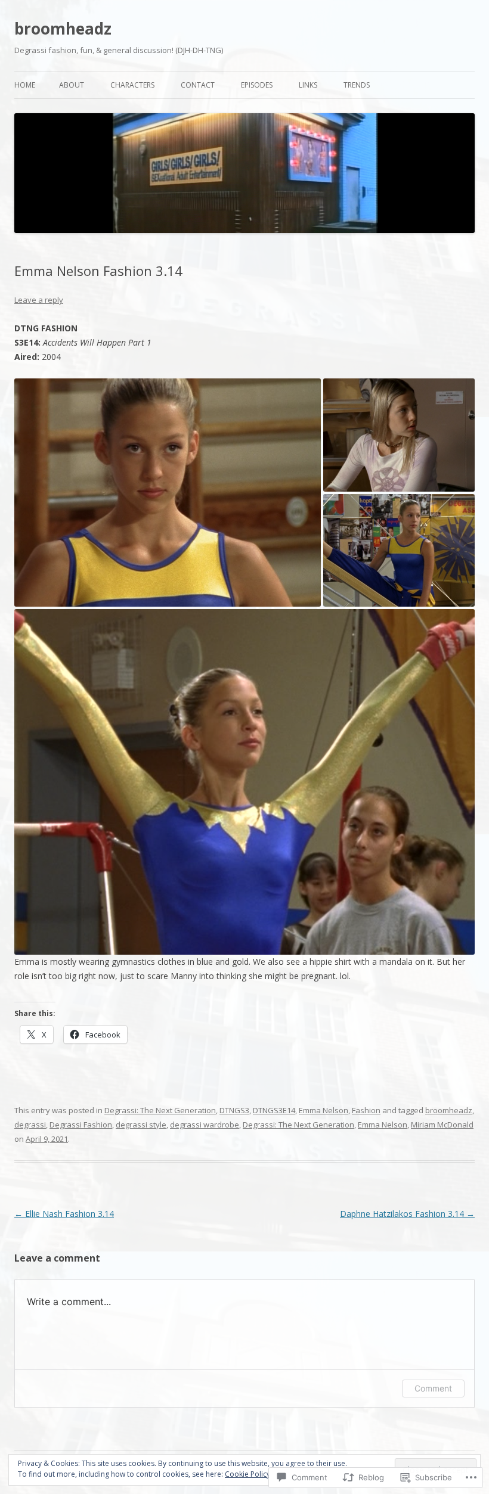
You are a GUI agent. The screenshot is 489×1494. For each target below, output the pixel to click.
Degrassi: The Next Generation (160, 1110)
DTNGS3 (234, 1110)
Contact (198, 85)
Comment (433, 1388)
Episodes (257, 85)
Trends (356, 85)
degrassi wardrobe (204, 1124)
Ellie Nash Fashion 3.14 (64, 1213)
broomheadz (63, 28)
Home (24, 85)
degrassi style (141, 1124)
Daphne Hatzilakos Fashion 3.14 (407, 1213)
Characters (132, 85)
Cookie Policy (247, 1474)
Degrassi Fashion (80, 1124)
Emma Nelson (323, 1110)
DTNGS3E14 (274, 1110)
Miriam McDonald (442, 1124)
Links (308, 85)
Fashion (366, 1110)
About (71, 85)
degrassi (30, 1124)
